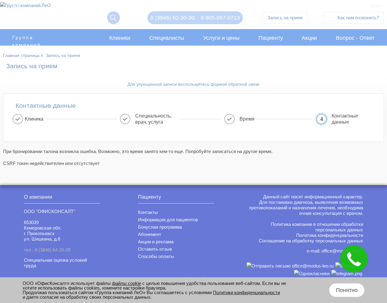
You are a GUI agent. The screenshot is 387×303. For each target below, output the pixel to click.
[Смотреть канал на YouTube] (346, 273)
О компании (38, 197)
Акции (309, 38)
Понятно (347, 290)
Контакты (148, 212)
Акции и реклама (155, 241)
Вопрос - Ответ (355, 38)
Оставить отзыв (155, 249)
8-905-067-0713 (220, 18)
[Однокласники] (311, 273)
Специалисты (166, 38)
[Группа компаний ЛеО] (25, 7)
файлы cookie (126, 283)
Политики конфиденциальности (246, 292)
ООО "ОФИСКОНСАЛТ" (49, 211)
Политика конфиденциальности (329, 235)
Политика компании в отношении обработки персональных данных (317, 227)
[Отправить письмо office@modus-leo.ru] (290, 266)
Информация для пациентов (168, 219)
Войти (376, 6)
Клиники (119, 38)
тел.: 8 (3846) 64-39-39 (47, 249)
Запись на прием (285, 17)
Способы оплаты (156, 256)
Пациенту (271, 38)
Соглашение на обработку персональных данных (311, 240)
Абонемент (149, 234)
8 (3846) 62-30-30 (173, 18)
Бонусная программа (160, 227)
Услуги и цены (221, 38)
